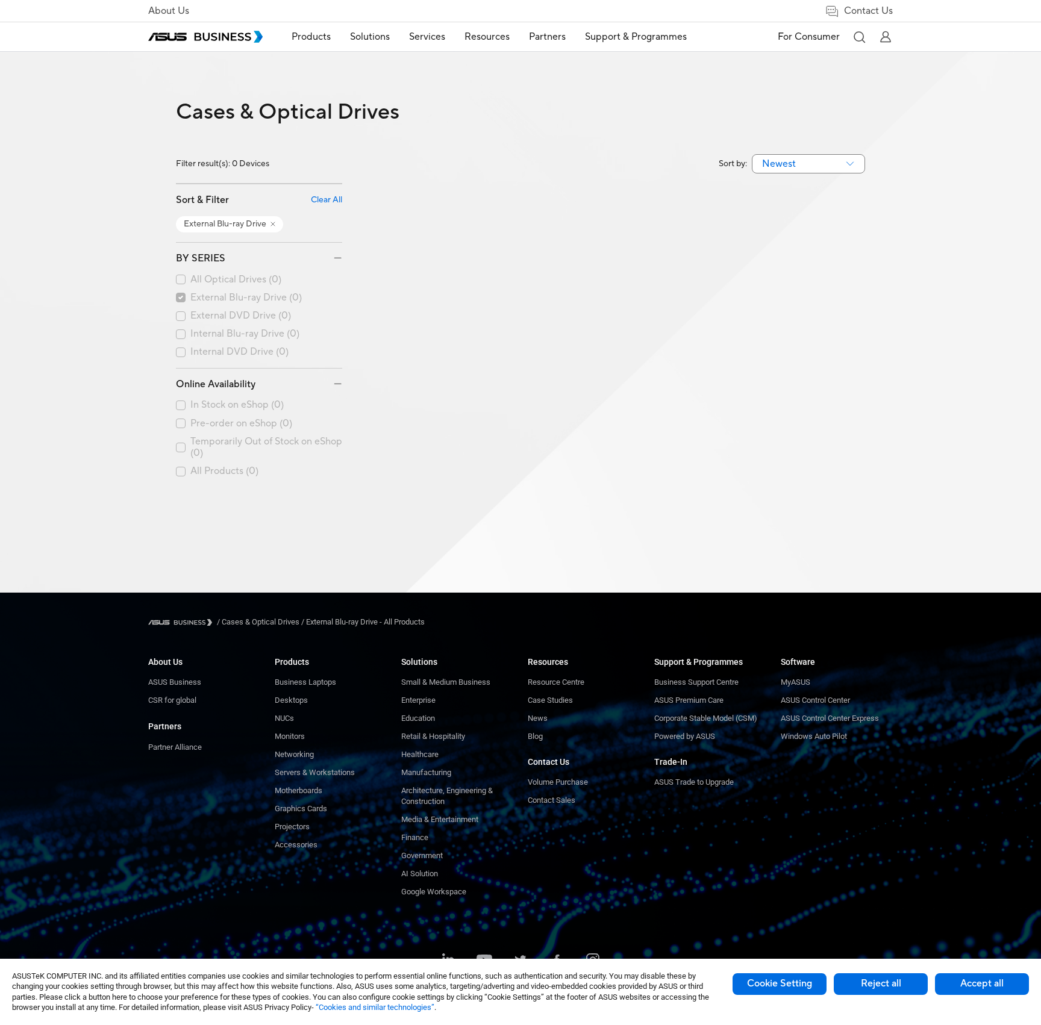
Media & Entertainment (439, 819)
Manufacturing (426, 772)
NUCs (284, 718)
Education (418, 718)
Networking (294, 754)
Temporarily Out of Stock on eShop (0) (266, 447)
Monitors (290, 736)
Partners (164, 726)
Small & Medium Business (445, 682)
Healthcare (420, 754)
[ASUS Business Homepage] (205, 36)
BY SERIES (200, 258)
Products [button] (311, 37)
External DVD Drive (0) (240, 316)
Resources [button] (487, 37)
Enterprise (418, 700)
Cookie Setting (779, 983)
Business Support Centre (696, 682)
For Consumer (809, 37)
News (538, 718)
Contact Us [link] (868, 11)
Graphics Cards (301, 808)
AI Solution (419, 873)
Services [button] (427, 37)
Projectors (292, 826)
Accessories (296, 844)
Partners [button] (547, 37)
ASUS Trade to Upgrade (694, 782)
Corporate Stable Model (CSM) (705, 718)
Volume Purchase (558, 782)
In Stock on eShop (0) (237, 405)
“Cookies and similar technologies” (375, 1007)
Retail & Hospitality (433, 736)
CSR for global (172, 700)
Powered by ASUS (684, 736)
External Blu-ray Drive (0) (246, 298)
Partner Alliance (175, 747)
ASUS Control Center (815, 700)
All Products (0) (224, 471)
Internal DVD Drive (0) (239, 352)
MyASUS (795, 682)
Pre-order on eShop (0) (241, 423)
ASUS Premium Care (689, 700)
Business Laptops (305, 682)
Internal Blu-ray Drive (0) (244, 334)
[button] (859, 36)
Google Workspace (433, 891)
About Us (168, 11)
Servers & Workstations (315, 772)
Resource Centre (556, 682)
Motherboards (298, 790)
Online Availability (215, 384)
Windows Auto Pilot (814, 736)
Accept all (982, 983)
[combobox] (808, 163)
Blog (535, 736)
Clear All (326, 200)
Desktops (291, 700)
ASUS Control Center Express (830, 718)
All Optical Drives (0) (235, 279)
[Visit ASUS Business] (182, 622)
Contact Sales (551, 800)
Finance (414, 837)
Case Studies (550, 700)
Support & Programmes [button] (636, 37)
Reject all (881, 983)
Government (422, 855)
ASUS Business (174, 682)
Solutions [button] (370, 37)
